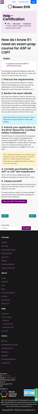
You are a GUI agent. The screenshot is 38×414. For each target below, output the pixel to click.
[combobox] (11, 228)
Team (3, 285)
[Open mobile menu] (2, 2)
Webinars (4, 260)
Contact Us (4, 331)
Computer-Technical (7, 324)
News (3, 289)
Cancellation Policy (7, 348)
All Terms (4, 341)
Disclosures (4, 352)
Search (27, 228)
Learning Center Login (8, 268)
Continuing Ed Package (8, 249)
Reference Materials (7, 264)
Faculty (3, 278)
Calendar (4, 242)
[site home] (19, 6)
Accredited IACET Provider (9, 344)
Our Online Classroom (8, 292)
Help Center (5, 313)
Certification (5, 320)
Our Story (4, 296)
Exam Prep (4, 246)
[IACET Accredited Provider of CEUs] (29, 392)
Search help (5, 225)
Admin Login (5, 303)
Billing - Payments (7, 317)
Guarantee (4, 281)
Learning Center (24, 2)
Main (14, 2)
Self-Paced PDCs (6, 253)
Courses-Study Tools (8, 327)
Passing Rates (5, 300)
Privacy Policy (5, 363)
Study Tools (5, 257)
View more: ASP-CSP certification (14, 201)
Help (33, 2)
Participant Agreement (8, 359)
